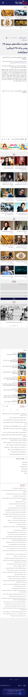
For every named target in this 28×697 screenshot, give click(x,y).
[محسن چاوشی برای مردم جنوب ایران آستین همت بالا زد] (20, 207)
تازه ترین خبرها (24, 471)
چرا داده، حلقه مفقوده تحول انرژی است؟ (19, 488)
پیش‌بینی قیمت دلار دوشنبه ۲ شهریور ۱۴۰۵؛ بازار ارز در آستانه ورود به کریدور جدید (10, 396)
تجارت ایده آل (24, 469)
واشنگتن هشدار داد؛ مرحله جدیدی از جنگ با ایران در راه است (14, 432)
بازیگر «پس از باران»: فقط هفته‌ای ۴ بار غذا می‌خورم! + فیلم (15, 426)
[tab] (17, 325)
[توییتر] (2, 139)
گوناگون (25, 7)
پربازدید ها (22, 406)
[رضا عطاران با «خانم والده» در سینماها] (20, 225)
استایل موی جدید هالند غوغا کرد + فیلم (7, 277)
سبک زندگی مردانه (23, 466)
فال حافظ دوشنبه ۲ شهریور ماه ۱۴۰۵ (7, 26)
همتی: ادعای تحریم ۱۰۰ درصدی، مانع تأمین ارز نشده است (16, 548)
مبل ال (25, 473)
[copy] (25, 139)
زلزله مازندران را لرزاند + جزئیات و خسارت (19, 496)
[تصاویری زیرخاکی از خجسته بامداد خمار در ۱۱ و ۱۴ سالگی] (7, 192)
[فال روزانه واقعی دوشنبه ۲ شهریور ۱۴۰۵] (20, 270)
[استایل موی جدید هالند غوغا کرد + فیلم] (7, 270)
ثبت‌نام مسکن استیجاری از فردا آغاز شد (19, 530)
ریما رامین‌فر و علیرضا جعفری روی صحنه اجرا (7, 232)
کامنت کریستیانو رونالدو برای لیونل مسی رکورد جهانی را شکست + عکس (10, 378)
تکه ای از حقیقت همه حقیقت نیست (20, 586)
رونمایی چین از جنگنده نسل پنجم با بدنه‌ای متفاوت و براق (20, 17)
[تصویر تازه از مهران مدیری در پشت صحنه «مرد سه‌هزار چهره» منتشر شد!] (20, 239)
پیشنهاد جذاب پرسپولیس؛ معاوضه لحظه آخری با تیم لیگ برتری (15, 606)
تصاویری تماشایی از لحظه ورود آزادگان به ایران (14, 322)
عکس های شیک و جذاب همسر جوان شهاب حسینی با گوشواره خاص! (7, 184)
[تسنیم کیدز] (14, 147)
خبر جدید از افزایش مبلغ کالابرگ (20, 501)
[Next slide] (26, 312)
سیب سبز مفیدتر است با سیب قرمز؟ (20, 556)
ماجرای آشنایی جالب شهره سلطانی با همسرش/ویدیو (17, 503)
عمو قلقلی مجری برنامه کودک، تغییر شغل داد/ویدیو (17, 578)
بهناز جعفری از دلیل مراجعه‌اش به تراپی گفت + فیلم (16, 445)
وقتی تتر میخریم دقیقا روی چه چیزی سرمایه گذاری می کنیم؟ (16, 536)
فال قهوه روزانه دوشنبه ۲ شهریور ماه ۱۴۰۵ (7, 262)
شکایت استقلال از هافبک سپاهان (20, 574)
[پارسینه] (20, 2)
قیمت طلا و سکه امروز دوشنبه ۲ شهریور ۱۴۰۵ (7, 17)
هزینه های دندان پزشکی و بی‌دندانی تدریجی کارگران (17, 522)
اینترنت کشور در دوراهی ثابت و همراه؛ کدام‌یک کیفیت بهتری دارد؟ (15, 604)
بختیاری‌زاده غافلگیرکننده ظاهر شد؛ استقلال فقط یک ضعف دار (15, 568)
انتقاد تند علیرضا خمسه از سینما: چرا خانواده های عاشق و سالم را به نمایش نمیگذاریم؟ (21, 168)
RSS (11, 679)
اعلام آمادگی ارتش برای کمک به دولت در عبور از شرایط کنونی (16, 542)
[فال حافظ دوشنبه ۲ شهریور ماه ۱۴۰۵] (7, 22)
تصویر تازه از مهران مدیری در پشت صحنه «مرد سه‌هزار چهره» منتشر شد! (21, 247)
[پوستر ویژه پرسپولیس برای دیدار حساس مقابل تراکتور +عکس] (22, 361)
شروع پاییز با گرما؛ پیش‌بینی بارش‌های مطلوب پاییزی (17, 544)
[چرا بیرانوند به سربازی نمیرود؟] (22, 355)
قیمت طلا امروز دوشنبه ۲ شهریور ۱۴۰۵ (20, 27)
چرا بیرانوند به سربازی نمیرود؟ (12, 354)
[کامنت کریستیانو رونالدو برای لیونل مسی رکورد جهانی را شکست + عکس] (22, 378)
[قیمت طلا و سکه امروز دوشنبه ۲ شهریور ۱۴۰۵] (7, 13)
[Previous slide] (2, 312)
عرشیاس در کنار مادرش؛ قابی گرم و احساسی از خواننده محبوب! (21, 199)
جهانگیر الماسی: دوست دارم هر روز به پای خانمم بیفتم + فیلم (16, 494)
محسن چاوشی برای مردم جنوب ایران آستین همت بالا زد (21, 213)
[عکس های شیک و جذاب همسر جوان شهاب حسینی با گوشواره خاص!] (7, 176)
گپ (26, 685)
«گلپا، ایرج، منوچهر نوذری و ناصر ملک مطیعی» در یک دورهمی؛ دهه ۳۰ (14, 611)
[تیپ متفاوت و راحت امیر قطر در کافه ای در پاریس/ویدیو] (22, 372)
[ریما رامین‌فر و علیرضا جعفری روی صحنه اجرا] (7, 225)
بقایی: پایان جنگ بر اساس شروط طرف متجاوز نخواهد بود (16, 532)
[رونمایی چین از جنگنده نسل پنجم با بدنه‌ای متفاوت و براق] (20, 13)
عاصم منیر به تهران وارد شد (21, 524)
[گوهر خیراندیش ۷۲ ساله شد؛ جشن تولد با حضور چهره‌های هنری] (20, 176)
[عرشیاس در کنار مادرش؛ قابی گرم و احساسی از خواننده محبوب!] (20, 192)
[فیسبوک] (6, 139)
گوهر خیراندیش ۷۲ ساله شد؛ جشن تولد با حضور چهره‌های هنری (21, 183)
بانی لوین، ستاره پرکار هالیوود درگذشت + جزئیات (17, 449)
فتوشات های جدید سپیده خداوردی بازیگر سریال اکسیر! (8, 167)
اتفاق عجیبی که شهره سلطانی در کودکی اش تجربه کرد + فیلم (16, 512)
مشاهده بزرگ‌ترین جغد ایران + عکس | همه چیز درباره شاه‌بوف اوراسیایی (14, 546)
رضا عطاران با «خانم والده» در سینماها (22, 232)
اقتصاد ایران (24, 462)
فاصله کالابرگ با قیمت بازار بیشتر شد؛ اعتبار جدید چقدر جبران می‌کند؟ (14, 601)
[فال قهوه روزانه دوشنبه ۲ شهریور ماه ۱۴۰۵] (7, 255)
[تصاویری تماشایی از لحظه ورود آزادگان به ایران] (14, 312)
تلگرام (21, 685)
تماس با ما (16, 679)
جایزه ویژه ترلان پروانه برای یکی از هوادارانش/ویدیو (17, 596)
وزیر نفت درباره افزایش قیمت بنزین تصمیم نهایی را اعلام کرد (14, 442)
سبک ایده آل (24, 464)
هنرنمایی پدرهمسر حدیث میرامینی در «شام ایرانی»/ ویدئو (16, 570)
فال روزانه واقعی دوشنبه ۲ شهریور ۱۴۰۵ (21, 277)
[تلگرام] (4, 139)
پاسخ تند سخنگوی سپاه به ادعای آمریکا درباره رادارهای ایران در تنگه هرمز (14, 572)
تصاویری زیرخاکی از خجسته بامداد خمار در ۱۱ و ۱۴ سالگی (7, 199)
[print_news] (9, 139)
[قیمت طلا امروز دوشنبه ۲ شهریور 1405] (20, 22)
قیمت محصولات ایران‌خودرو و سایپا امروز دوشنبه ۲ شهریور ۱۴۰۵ (15, 558)
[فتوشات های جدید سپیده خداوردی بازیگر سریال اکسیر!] (7, 161)
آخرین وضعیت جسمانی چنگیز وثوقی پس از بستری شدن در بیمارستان (14, 584)
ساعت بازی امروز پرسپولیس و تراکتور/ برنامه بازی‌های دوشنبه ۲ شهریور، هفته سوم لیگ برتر (9, 384)
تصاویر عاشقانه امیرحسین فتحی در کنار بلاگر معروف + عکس (14, 420)
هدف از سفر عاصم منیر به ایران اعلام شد (19, 518)
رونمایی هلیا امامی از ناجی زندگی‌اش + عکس (17, 417)
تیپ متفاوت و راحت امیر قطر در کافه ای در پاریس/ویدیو (9, 372)
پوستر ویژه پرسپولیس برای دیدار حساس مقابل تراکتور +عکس (10, 361)
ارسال (14, 298)
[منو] (3, 2)
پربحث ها (4, 406)
